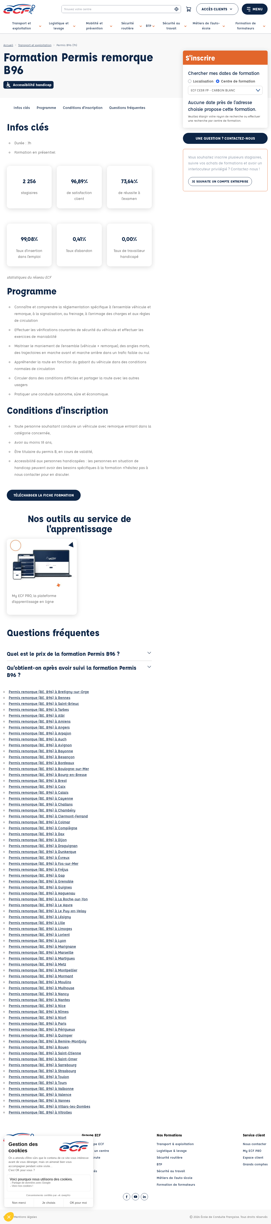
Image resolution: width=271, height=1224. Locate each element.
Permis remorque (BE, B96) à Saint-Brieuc (44, 703)
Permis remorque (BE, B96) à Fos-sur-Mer (43, 863)
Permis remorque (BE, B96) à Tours (38, 1082)
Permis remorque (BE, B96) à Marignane (42, 946)
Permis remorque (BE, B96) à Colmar (39, 822)
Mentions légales (25, 1216)
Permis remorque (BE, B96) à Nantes (39, 999)
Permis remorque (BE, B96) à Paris (37, 1023)
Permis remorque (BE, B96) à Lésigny (40, 917)
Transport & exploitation (175, 1144)
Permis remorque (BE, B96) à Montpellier (43, 970)
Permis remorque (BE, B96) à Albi (37, 715)
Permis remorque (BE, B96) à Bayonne (41, 751)
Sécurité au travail (171, 1171)
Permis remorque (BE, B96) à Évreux (39, 857)
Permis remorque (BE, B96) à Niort (37, 1017)
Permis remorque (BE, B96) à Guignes (40, 887)
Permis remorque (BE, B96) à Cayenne (41, 798)
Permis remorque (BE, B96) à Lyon (37, 940)
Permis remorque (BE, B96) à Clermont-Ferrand (48, 816)
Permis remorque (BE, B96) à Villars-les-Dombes (49, 1106)
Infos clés (22, 107)
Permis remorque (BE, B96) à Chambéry (42, 810)
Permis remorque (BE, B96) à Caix (37, 786)
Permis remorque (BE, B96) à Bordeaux (41, 763)
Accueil (8, 45)
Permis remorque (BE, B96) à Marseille (41, 952)
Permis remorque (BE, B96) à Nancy (39, 994)
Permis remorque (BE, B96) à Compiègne (43, 828)
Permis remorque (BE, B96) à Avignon (40, 745)
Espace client (253, 1157)
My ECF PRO (252, 1151)
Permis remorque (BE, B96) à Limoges (40, 928)
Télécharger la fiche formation (44, 495)
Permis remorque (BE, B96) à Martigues (42, 958)
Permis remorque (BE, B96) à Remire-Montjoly (47, 1041)
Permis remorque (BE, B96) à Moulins (40, 982)
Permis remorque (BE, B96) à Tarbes (39, 709)
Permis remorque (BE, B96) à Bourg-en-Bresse (48, 774)
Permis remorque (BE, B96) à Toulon (39, 1076)
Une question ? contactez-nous (225, 138)
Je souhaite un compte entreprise (220, 181)
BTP (159, 1164)
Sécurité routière (170, 1157)
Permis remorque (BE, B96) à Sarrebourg (42, 1065)
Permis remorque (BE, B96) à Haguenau (42, 893)
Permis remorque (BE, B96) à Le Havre (41, 905)
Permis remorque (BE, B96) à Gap (37, 875)
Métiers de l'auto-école (174, 1178)
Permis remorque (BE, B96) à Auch (37, 739)
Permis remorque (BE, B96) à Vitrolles (40, 1112)
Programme (46, 107)
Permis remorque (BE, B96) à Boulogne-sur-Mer (49, 768)
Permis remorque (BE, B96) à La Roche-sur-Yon (48, 899)
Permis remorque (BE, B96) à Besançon (42, 757)
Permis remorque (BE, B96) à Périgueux (42, 1029)
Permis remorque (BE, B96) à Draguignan (43, 845)
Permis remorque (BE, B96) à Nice (37, 1005)
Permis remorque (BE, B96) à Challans (41, 804)
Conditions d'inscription (82, 107)
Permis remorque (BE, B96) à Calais (38, 792)
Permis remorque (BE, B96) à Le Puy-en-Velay (47, 911)
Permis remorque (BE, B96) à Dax (36, 834)
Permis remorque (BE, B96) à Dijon (38, 840)
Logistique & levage (172, 1151)
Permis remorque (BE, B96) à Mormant (41, 976)
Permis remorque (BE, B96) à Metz (37, 964)
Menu (258, 9)
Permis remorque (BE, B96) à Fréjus (38, 869)
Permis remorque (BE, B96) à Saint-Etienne (45, 1053)
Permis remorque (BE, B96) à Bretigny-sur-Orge (49, 691)
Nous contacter (254, 1144)
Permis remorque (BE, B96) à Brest (38, 780)
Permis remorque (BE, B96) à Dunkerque (42, 851)
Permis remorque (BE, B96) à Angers (39, 727)
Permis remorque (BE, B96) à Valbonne (41, 1088)
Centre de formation (238, 81)
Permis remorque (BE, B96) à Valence (40, 1094)
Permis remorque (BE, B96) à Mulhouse (41, 988)
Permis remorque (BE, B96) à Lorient (39, 934)
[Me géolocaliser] (176, 9)
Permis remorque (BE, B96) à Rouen (39, 1047)
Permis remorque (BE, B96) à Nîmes (39, 1011)
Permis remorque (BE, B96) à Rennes (39, 697)
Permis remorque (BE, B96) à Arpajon (40, 733)
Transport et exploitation (34, 45)
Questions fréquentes (127, 107)
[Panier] (188, 9)
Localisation (203, 81)
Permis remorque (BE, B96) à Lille (37, 922)
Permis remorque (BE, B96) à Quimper (40, 1035)
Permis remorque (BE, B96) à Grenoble (41, 881)
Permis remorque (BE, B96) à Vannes (39, 1100)
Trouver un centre (95, 1151)
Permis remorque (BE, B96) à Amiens (40, 721)
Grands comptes (255, 1164)
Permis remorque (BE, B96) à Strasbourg (42, 1071)
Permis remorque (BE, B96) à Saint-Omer (43, 1059)
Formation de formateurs (176, 1185)
